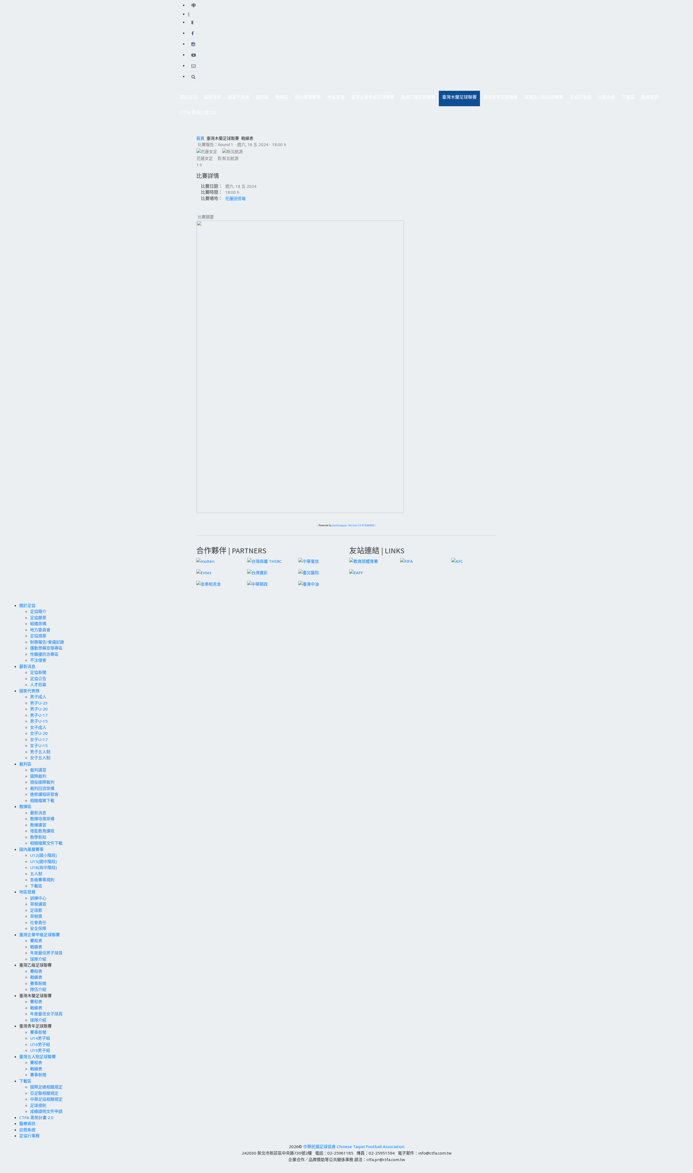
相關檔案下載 (42, 800)
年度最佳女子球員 (46, 1013)
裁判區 (261, 98)
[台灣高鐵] (264, 560)
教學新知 (38, 837)
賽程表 (36, 940)
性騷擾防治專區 (44, 654)
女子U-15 (39, 745)
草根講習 (38, 904)
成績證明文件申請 (46, 1111)
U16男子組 (40, 1044)
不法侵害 (38, 660)
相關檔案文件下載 (46, 843)
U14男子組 (40, 1038)
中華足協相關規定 (46, 1099)
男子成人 (38, 696)
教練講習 (38, 825)
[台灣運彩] (257, 572)
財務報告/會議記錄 (47, 642)
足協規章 (38, 635)
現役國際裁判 (42, 782)
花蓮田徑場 (235, 198)
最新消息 (211, 98)
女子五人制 (40, 757)
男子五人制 (40, 751)
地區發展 (334, 98)
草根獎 (36, 916)
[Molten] (205, 560)
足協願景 (38, 617)
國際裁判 (38, 776)
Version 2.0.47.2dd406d (361, 525)
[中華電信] (308, 560)
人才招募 (38, 684)
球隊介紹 (38, 959)
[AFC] (457, 560)
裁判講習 (38, 770)
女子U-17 (39, 739)
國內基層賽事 (306, 98)
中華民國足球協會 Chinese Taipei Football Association (353, 1146)
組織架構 (38, 623)
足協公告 (38, 678)
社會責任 (38, 922)
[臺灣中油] (308, 583)
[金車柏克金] (208, 583)
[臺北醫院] (308, 572)
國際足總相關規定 (46, 1087)
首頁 (200, 138)
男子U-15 (39, 721)
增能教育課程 (42, 830)
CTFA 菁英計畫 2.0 (198, 112)
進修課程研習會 (44, 794)
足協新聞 (38, 672)
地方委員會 (40, 629)
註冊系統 (606, 97)
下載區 (627, 98)
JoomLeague (339, 525)
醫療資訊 (650, 97)
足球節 (36, 910)
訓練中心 (38, 898)
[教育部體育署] (363, 560)
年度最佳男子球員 (46, 952)
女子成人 (38, 727)
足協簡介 (38, 611)
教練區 (280, 98)
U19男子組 (40, 1050)
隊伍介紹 (38, 989)
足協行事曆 (580, 97)
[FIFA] (406, 560)
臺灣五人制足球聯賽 (542, 98)
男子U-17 (39, 715)
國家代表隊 (236, 98)
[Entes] (203, 572)
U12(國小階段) (43, 855)
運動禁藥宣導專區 (46, 648)
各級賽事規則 (42, 879)
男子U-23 (39, 703)
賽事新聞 (38, 983)
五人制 (36, 873)
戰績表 (36, 946)
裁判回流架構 (42, 788)
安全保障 (38, 928)
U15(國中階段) (43, 861)
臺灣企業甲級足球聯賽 (371, 98)
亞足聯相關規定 (44, 1093)
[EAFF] (356, 572)
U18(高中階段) (43, 867)
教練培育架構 (42, 818)
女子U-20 (39, 733)
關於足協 (187, 98)
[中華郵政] (257, 583)
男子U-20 (39, 709)
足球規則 (38, 1105)
